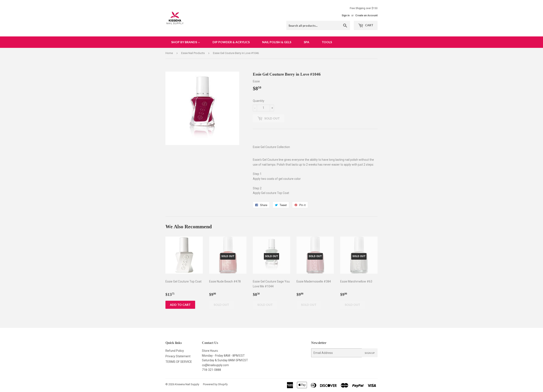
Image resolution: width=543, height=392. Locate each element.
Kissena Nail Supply (187, 384)
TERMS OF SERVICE (178, 361)
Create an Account (366, 15)
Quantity (258, 101)
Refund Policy (174, 350)
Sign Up (370, 353)
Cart (368, 25)
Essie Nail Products (193, 53)
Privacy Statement (177, 356)
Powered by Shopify (215, 384)
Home (169, 53)
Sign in (346, 15)
